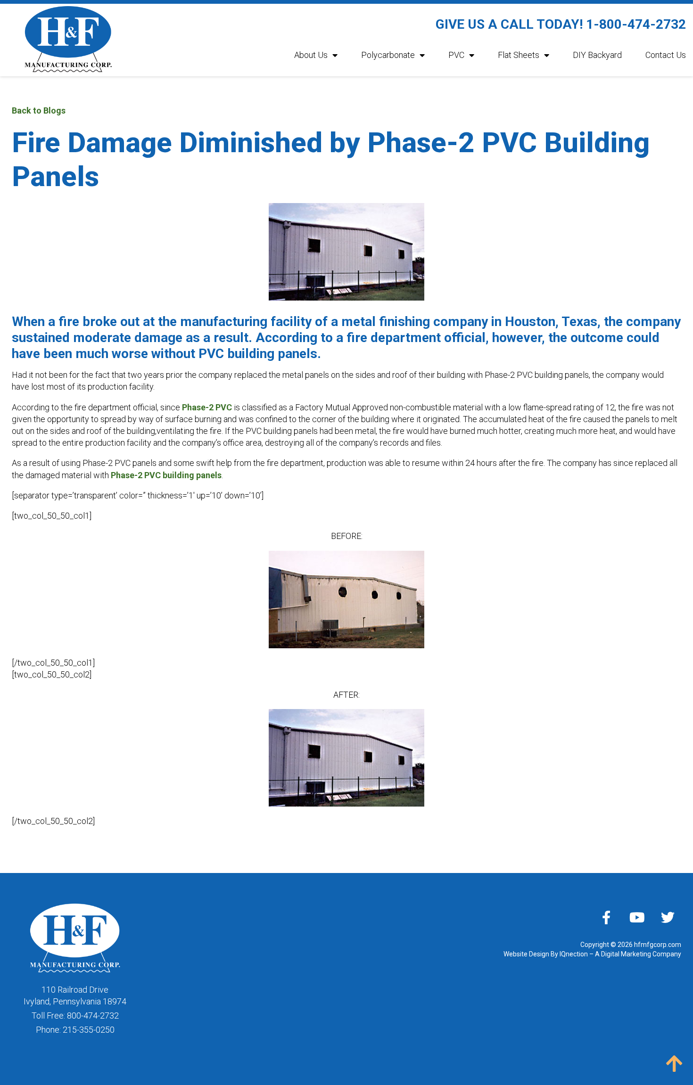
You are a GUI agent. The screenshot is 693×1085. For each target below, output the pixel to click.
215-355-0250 (89, 1030)
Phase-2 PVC (207, 407)
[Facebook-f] (606, 917)
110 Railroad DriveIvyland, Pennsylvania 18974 (75, 995)
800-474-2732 (93, 1015)
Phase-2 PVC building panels (166, 475)
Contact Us (665, 55)
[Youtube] (637, 917)
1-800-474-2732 (636, 24)
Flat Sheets (518, 55)
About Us (311, 55)
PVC (456, 55)
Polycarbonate (388, 55)
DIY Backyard (597, 55)
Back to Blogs (39, 110)
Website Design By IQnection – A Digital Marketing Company (592, 954)
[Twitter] (667, 917)
